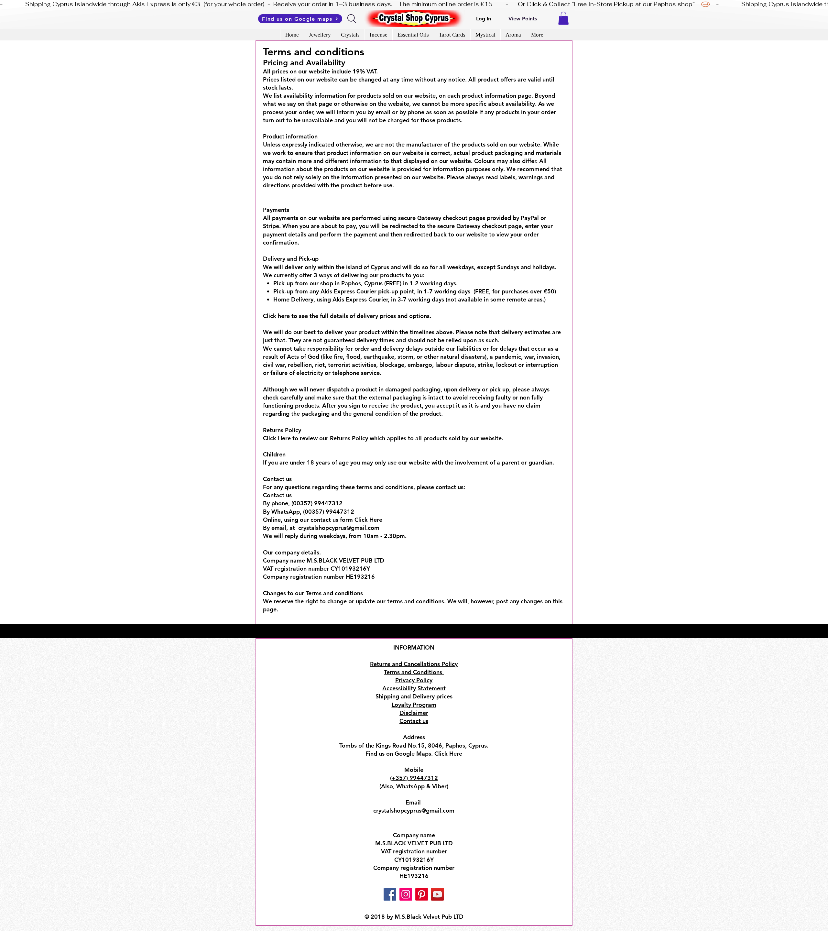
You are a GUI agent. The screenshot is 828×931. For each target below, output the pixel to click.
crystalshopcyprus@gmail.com (338, 527)
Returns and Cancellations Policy (414, 664)
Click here (276, 316)
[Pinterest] (421, 894)
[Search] (352, 19)
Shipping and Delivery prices (414, 696)
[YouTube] (437, 894)
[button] (563, 18)
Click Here (277, 438)
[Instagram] (405, 894)
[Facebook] (390, 894)
